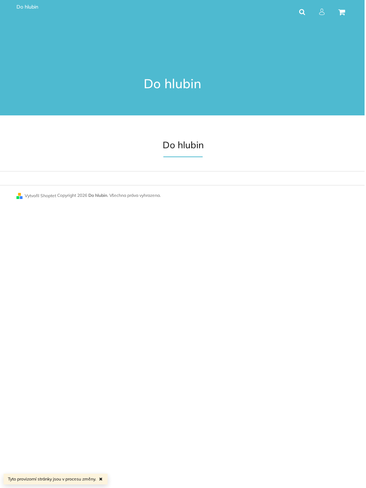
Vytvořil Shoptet (40, 195)
